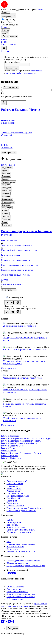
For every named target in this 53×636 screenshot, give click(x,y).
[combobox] (13, 99)
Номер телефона (12, 62)
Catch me (5, 51)
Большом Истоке (11, 87)
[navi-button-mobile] (4, 48)
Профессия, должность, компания (16, 96)
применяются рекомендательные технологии (24, 604)
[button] (4, 39)
